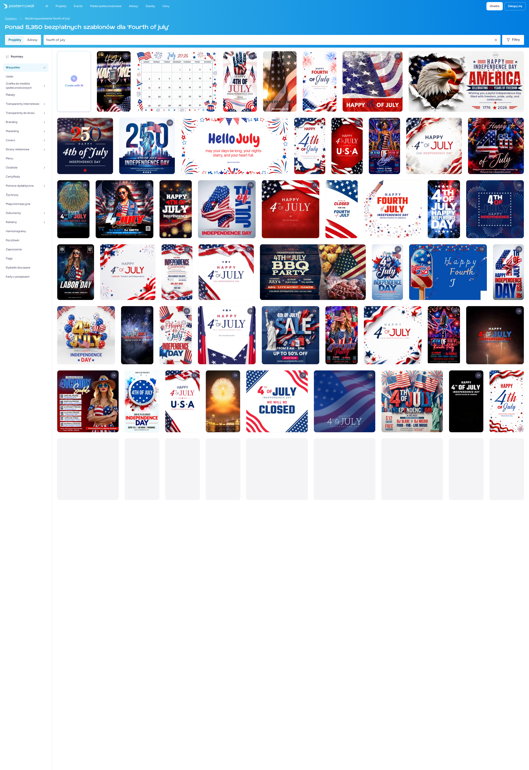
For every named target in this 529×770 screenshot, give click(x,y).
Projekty (14, 40)
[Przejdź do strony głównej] (17, 6)
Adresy (32, 40)
